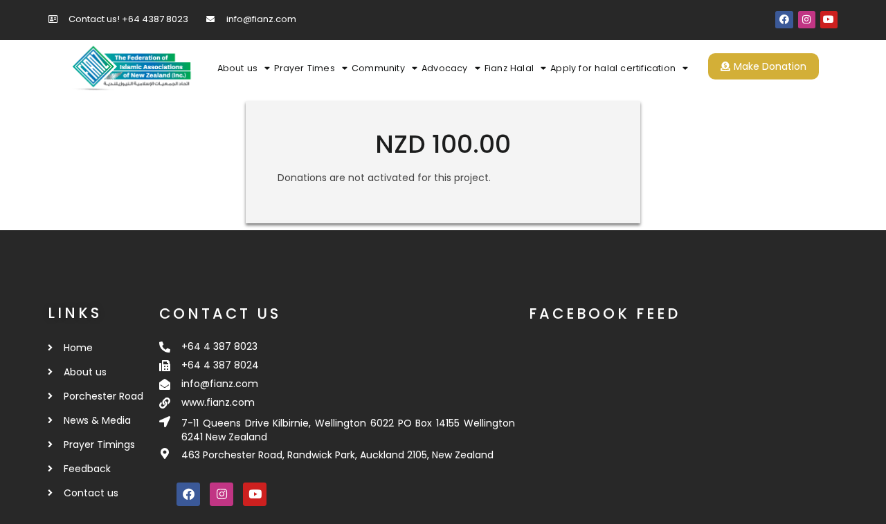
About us (237, 68)
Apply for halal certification (613, 68)
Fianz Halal (509, 68)
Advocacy (445, 68)
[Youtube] (829, 19)
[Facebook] (784, 19)
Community (378, 68)
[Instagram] (806, 19)
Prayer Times (304, 68)
